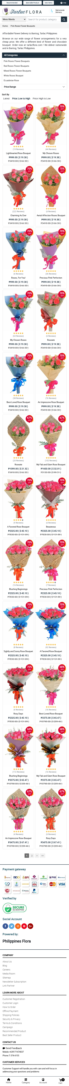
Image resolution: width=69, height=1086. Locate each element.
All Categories (11, 55)
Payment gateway (14, 869)
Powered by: (10, 934)
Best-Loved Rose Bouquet (18, 402)
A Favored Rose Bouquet (18, 526)
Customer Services (14, 1061)
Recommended (12, 3)
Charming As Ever (18, 215)
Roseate (51, 339)
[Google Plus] (30, 926)
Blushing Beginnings (18, 589)
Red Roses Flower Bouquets (16, 65)
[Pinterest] (24, 926)
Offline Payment (10, 1011)
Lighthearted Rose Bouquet (18, 153)
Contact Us (9, 1042)
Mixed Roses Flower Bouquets (17, 70)
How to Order (9, 1007)
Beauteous (51, 526)
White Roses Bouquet (13, 75)
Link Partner (9, 985)
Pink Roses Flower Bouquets (23, 26)
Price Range (10, 86)
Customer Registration (14, 998)
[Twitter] (11, 926)
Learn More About (13, 992)
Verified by (9, 898)
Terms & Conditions (12, 1023)
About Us (7, 961)
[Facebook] (5, 926)
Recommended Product (14, 1031)
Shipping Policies (11, 1015)
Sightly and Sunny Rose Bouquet (18, 651)
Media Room (9, 973)
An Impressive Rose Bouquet (51, 402)
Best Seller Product (32, 3)
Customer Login (10, 1003)
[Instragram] (18, 926)
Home (5, 26)
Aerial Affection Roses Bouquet (51, 215)
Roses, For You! (18, 277)
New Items (48, 3)
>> (42, 855)
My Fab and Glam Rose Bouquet (50, 464)
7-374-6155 (14, 1055)
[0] (60, 1079)
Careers (6, 969)
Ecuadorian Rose (11, 80)
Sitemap (7, 977)
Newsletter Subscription (14, 981)
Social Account (12, 919)
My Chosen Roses (51, 153)
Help (64, 3)
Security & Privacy (11, 1019)
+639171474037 (16, 1051)
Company (8, 955)
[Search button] (64, 19)
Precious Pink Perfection (51, 277)
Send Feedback (14, 1048)
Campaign (8, 1027)
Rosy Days (18, 713)
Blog (5, 965)
